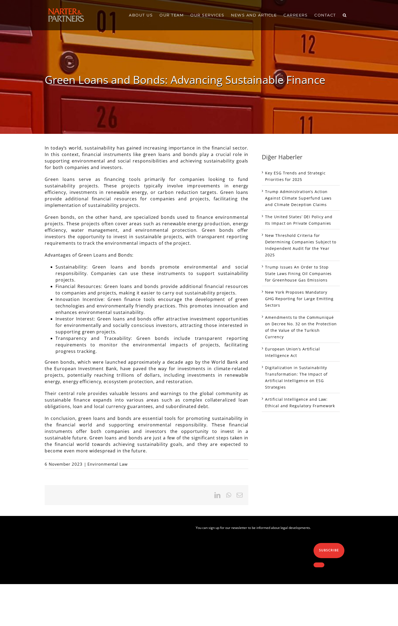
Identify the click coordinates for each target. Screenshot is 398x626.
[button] (345, 15)
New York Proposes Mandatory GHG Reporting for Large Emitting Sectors (299, 299)
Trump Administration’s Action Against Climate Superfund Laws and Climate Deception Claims (298, 198)
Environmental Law (107, 464)
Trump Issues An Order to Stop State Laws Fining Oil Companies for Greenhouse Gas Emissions (298, 273)
